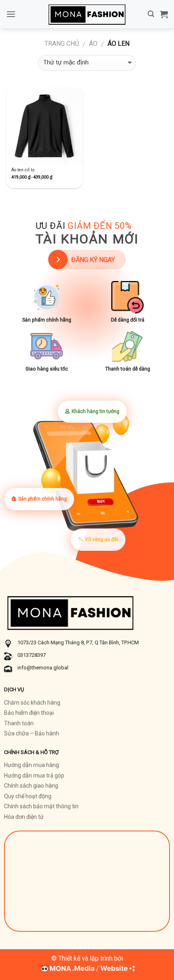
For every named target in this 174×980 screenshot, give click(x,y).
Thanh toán (19, 723)
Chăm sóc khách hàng (32, 702)
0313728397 (31, 655)
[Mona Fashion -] (87, 14)
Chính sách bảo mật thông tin (41, 806)
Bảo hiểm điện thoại (29, 712)
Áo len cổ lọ (22, 170)
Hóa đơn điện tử (24, 817)
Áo (93, 43)
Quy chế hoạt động (27, 796)
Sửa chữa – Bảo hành (31, 733)
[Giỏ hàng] (164, 14)
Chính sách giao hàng (31, 785)
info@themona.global (42, 668)
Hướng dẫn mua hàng (31, 765)
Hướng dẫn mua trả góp (34, 775)
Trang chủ (62, 43)
